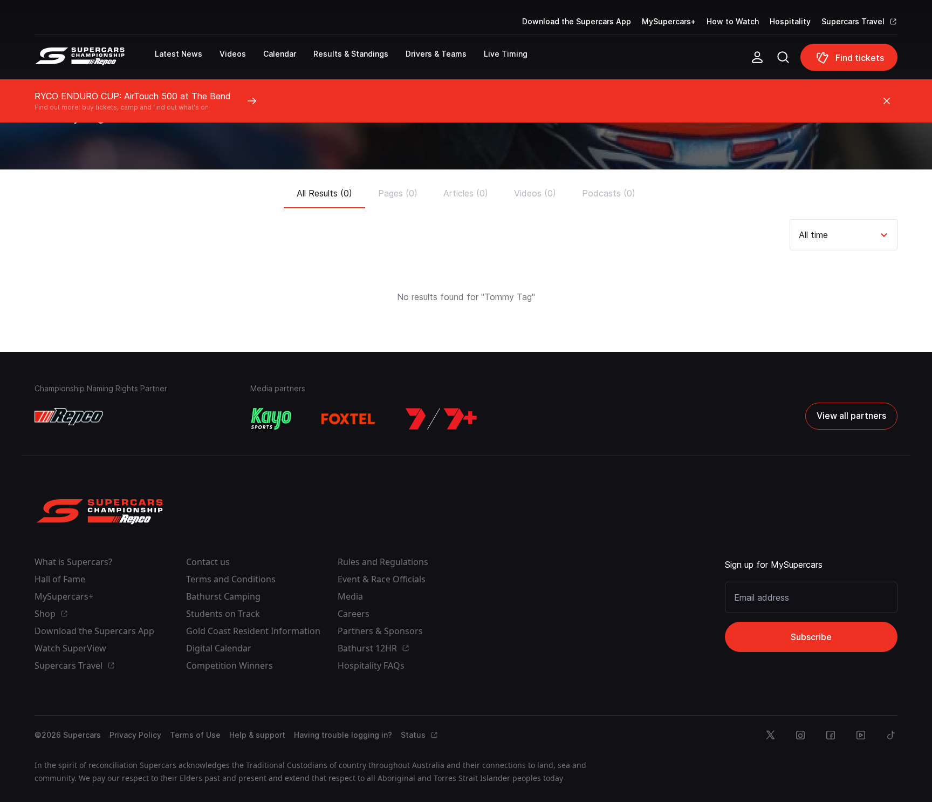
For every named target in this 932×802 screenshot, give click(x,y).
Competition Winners (229, 665)
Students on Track (223, 614)
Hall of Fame (60, 579)
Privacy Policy (135, 734)
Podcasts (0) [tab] (608, 193)
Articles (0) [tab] (465, 193)
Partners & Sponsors (380, 631)
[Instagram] (800, 735)
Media (350, 596)
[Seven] (441, 419)
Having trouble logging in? (343, 734)
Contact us (208, 562)
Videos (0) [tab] (535, 193)
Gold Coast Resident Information (253, 631)
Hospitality (790, 21)
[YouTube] (860, 735)
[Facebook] (830, 735)
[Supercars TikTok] (891, 735)
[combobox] (800, 234)
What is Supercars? (73, 562)
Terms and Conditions (231, 579)
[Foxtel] (348, 419)
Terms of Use (195, 734)
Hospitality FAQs (371, 665)
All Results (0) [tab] (324, 193)
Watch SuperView (70, 648)
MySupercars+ (669, 21)
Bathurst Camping (223, 596)
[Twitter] (770, 735)
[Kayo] (270, 419)
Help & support (257, 734)
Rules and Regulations (383, 562)
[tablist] (466, 190)
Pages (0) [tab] (397, 193)
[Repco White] (69, 416)
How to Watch (733, 21)
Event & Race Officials (382, 579)
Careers (353, 614)
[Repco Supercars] (95, 61)
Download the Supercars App (576, 21)
